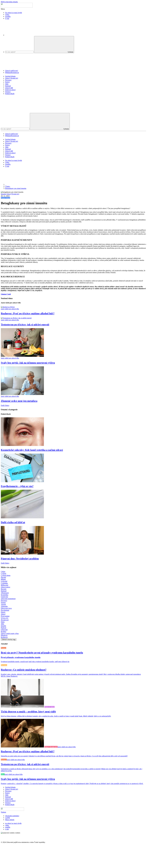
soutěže (7, 827)
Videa (7, 14)
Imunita (3, 194)
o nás (7, 829)
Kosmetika (4, 595)
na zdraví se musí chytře (13, 823)
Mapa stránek (9, 820)
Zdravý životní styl (11, 78)
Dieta (3, 622)
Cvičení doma (5, 575)
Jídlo (6, 84)
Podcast (3, 628)
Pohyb (7, 82)
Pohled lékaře (9, 94)
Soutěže (8, 16)
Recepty (3, 589)
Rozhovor (4, 637)
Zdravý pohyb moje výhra (10, 633)
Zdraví (8, 194)
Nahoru (3, 812)
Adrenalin (4, 606)
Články (7, 186)
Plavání (3, 577)
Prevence (8, 80)
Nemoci (8, 92)
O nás (7, 18)
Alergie (3, 604)
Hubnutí (8, 86)
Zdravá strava (5, 587)
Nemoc (3, 602)
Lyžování (4, 581)
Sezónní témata (10, 76)
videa (7, 825)
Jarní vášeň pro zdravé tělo (10, 309)
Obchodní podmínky (12, 816)
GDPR (7, 818)
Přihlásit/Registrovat (12, 72)
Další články (5, 405)
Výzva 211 (4, 618)
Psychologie (5, 610)
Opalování (4, 597)
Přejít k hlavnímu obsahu (9, 2)
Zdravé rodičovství (11, 71)
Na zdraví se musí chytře (13, 13)
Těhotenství (5, 593)
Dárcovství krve (6, 608)
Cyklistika (4, 583)
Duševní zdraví (10, 90)
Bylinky (3, 631)
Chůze (3, 571)
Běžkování (4, 585)
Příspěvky (4, 635)
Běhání (3, 579)
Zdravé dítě (9, 88)
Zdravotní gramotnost (8, 599)
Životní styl (15, 194)
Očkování (4, 630)
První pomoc (5, 616)
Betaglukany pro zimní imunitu (15, 188)
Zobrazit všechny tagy (9, 639)
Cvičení (3, 573)
